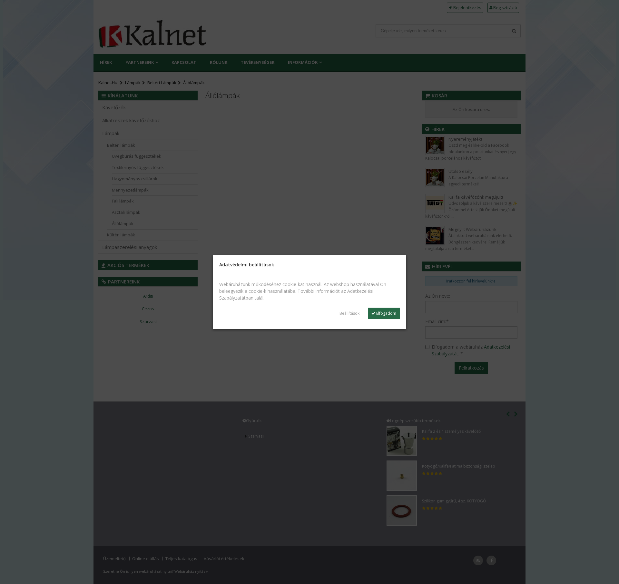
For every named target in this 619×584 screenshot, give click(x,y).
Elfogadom (385, 313)
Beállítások (349, 313)
